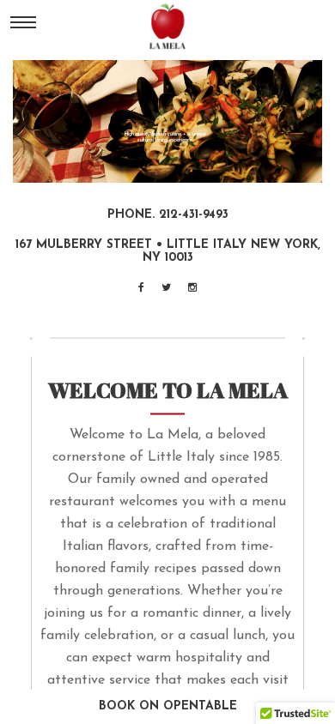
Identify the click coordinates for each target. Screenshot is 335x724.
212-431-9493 (193, 214)
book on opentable (168, 706)
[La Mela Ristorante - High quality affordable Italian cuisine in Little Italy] (167, 25)
